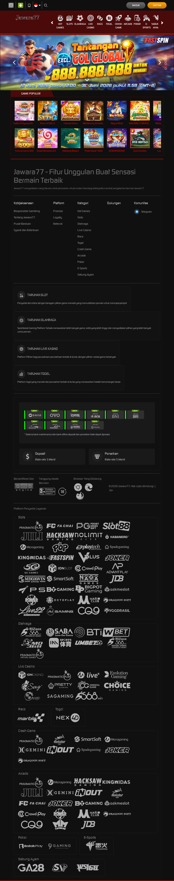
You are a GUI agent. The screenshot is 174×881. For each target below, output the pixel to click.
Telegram (146, 211)
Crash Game (118, 25)
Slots (69, 23)
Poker (137, 23)
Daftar (157, 5)
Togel (109, 23)
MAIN (27, 110)
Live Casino (90, 25)
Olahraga (80, 23)
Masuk (136, 5)
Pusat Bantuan (22, 224)
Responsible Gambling (27, 211)
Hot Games (60, 25)
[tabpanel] (87, 62)
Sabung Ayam (156, 25)
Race (100, 23)
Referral (57, 224)
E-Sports (147, 25)
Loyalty (57, 217)
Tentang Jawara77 (24, 217)
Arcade (128, 23)
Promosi (58, 211)
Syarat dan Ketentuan (26, 230)
